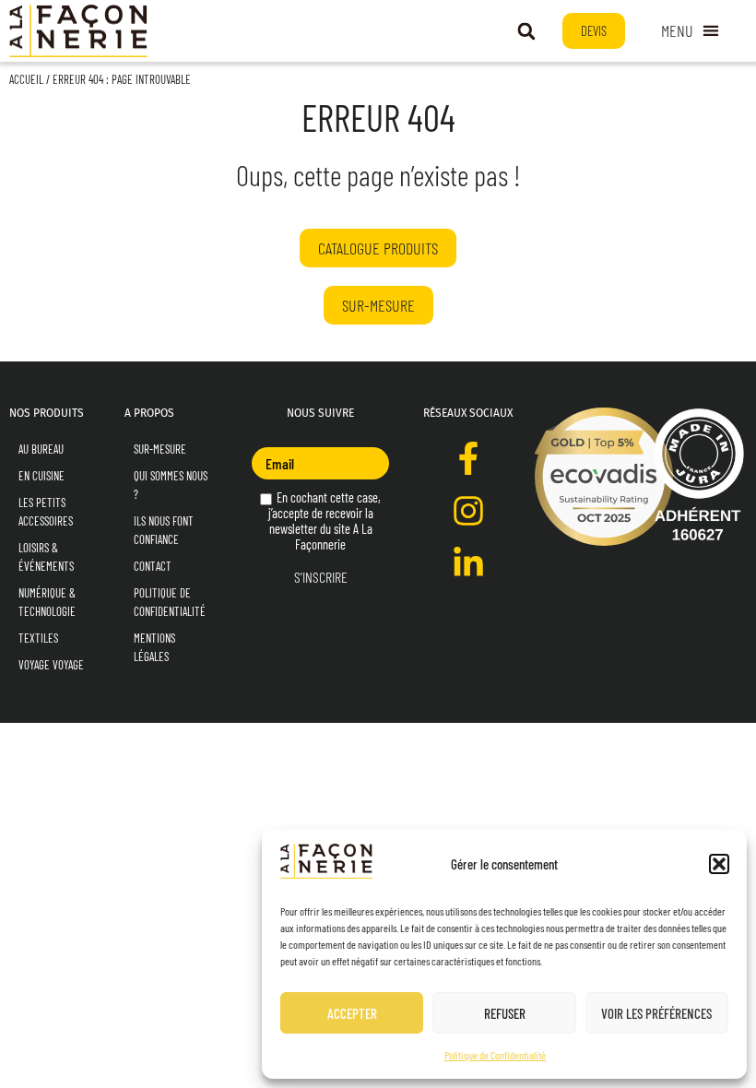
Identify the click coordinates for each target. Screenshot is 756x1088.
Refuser (505, 1013)
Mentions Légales (154, 647)
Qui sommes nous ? (170, 485)
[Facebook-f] (468, 458)
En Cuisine (41, 475)
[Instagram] (468, 511)
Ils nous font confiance (164, 530)
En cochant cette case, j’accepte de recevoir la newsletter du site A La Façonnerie (325, 521)
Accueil (26, 79)
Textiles (38, 638)
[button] (719, 864)
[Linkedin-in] (468, 563)
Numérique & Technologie (47, 602)
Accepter (352, 1013)
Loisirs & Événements (46, 557)
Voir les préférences (656, 1013)
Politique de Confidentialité (495, 1054)
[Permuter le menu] (690, 31)
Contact (152, 566)
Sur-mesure (160, 449)
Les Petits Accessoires (45, 511)
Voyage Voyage (51, 664)
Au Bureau (41, 449)
